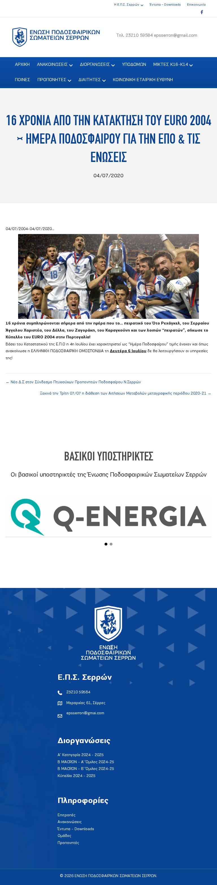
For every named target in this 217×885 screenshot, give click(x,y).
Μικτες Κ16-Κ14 (170, 64)
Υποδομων (134, 64)
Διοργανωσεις (95, 64)
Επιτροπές (66, 815)
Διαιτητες (90, 80)
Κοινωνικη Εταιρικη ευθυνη (143, 80)
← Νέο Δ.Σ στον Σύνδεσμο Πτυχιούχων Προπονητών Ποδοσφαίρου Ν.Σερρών (73, 382)
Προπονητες (52, 80)
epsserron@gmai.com (85, 713)
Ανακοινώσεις (70, 822)
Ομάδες (64, 836)
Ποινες (22, 80)
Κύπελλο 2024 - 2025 (77, 776)
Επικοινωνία (196, 5)
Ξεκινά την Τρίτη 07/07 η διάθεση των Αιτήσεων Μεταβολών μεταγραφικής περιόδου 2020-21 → (125, 393)
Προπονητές (68, 843)
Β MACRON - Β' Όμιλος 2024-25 (86, 769)
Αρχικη (22, 64)
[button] (106, 544)
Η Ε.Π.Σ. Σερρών (126, 5)
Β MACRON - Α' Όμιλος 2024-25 (86, 762)
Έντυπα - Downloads (76, 829)
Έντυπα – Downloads (165, 5)
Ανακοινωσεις (52, 64)
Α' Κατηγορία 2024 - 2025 (81, 755)
